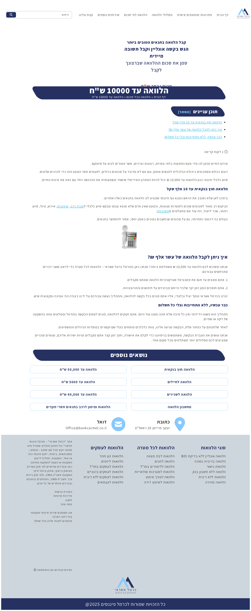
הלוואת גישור (216, 466)
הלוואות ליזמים (112, 461)
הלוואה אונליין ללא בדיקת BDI (203, 456)
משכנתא (163, 211)
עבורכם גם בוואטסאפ (50, 570)
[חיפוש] (11, 15)
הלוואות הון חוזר (111, 456)
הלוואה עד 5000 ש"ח (78, 382)
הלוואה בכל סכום (139, 97)
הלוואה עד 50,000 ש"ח (78, 369)
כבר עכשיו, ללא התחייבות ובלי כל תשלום (193, 137)
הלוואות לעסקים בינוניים (105, 471)
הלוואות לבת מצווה (161, 456)
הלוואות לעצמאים (110, 482)
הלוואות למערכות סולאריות (155, 471)
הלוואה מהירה (215, 482)
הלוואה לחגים (165, 461)
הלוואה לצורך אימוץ (160, 477)
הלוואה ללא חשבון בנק (209, 471)
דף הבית (223, 15)
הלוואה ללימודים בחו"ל (157, 466)
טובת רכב (77, 206)
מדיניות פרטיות (62, 496)
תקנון (69, 500)
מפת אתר (66, 504)
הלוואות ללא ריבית (212, 477)
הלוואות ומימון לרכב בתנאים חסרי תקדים (78, 406)
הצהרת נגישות (63, 492)
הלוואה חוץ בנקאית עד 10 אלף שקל (197, 122)
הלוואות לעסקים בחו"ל (106, 466)
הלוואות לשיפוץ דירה (159, 482)
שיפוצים (63, 206)
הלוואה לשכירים (179, 394)
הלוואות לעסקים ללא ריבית (103, 477)
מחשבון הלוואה (179, 406)
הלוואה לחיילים (179, 382)
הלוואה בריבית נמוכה (210, 461)
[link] (160, 424)
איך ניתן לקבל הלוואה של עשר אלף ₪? (195, 129)
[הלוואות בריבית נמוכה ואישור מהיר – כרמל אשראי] (243, 13)
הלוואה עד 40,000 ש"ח (78, 394)
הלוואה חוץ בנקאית (179, 369)
